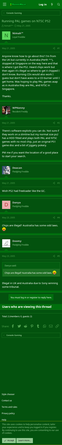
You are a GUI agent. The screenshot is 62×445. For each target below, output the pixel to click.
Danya (16, 202)
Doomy (17, 241)
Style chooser (8, 394)
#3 (58, 183)
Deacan (17, 167)
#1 (58, 48)
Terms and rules (9, 406)
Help (4, 419)
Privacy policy (8, 413)
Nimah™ (8, 25)
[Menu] (4, 4)
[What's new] (51, 4)
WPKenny (18, 107)
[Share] (54, 48)
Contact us (7, 400)
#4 (58, 217)
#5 (58, 256)
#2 (58, 122)
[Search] (58, 4)
